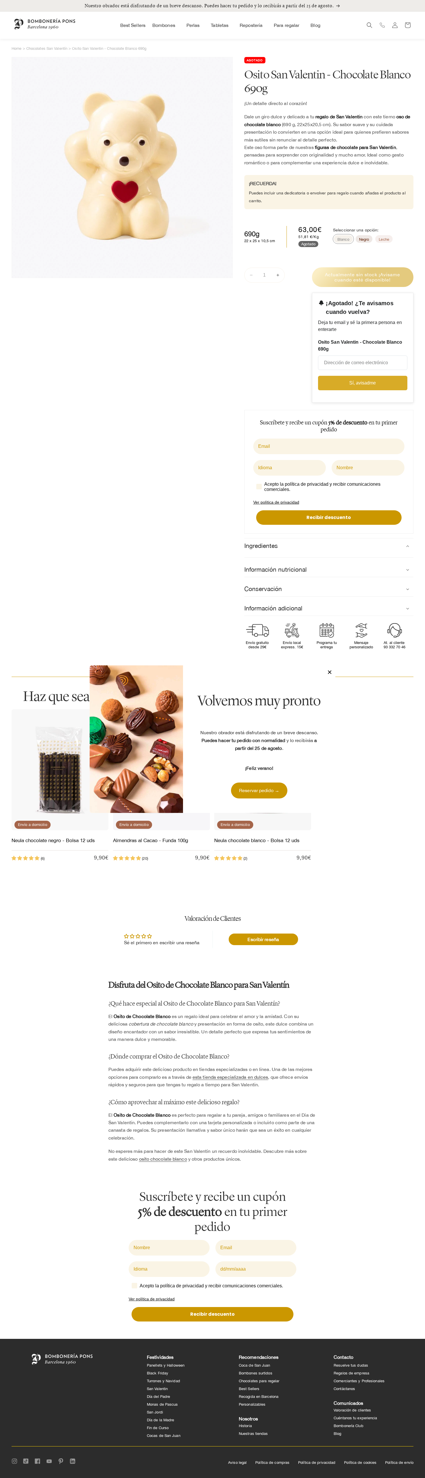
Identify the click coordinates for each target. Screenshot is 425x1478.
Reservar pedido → (259, 790)
